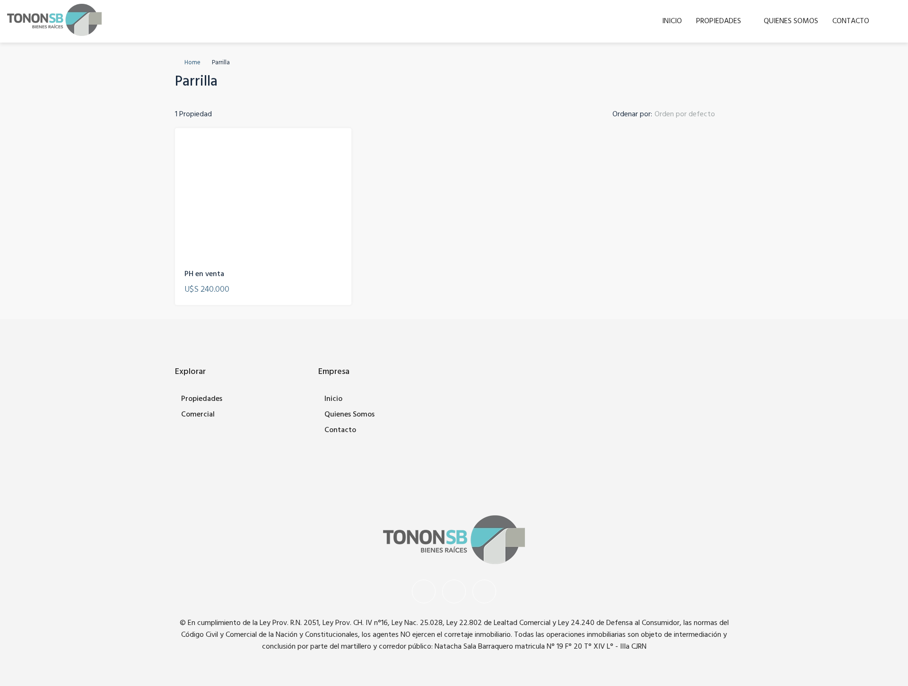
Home (192, 63)
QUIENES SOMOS (791, 21)
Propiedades (201, 399)
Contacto (340, 430)
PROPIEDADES (718, 21)
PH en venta (204, 274)
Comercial (198, 414)
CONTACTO (850, 21)
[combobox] (692, 114)
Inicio (333, 399)
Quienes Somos (349, 414)
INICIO (672, 21)
